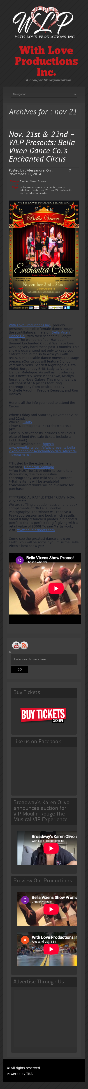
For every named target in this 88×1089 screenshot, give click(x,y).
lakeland (25, 190)
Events (24, 181)
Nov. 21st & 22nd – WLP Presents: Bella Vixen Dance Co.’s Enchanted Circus (42, 147)
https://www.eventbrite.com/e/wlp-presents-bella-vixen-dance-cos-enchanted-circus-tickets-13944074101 (42, 449)
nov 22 (54, 190)
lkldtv (35, 190)
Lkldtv (27, 422)
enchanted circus (54, 187)
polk (62, 190)
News (33, 181)
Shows (42, 181)
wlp (44, 193)
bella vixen (27, 187)
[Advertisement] (51, 1018)
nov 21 (44, 190)
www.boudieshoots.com (36, 530)
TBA (29, 1074)
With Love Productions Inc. (46, 62)
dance (39, 187)
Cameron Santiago (39, 467)
